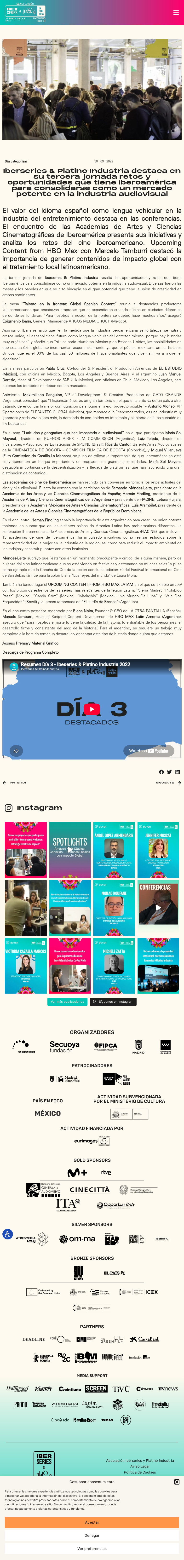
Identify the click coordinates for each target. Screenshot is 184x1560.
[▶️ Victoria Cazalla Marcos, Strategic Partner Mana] (26, 966)
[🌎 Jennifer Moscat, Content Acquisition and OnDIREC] (158, 850)
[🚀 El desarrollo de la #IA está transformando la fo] (158, 908)
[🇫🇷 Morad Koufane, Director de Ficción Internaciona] (114, 908)
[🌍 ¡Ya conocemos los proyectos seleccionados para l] (70, 966)
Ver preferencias (92, 1548)
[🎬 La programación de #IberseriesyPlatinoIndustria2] (158, 966)
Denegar (92, 1535)
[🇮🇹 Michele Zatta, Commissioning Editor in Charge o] (114, 966)
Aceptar (92, 1522)
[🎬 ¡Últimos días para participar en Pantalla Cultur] (26, 908)
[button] (176, 1481)
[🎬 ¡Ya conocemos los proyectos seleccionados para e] (26, 850)
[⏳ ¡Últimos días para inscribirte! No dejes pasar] (70, 908)
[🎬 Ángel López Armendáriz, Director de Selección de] (114, 850)
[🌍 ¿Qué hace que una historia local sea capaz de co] (70, 850)
